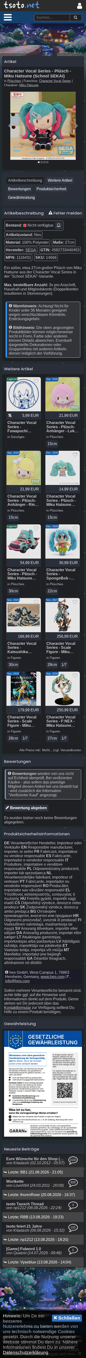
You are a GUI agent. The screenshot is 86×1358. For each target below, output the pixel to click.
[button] (8, 17)
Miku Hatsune (28, 85)
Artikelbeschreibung (25, 180)
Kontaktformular (17, 1008)
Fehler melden (67, 213)
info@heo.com (17, 981)
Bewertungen (19, 189)
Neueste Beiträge (21, 1149)
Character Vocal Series (55, 81)
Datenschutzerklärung (25, 1352)
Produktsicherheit (51, 189)
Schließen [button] (68, 1317)
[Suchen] (75, 17)
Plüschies (14, 81)
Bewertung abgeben (28, 808)
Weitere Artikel (60, 180)
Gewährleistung (21, 197)
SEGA (30, 250)
